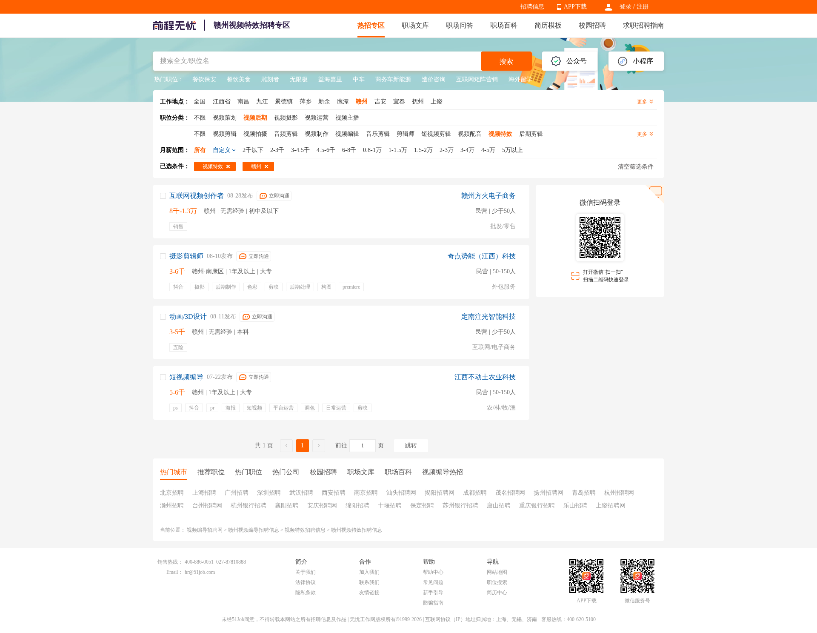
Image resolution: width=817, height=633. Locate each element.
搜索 (506, 61)
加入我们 (369, 572)
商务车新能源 (393, 79)
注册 (642, 6)
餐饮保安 (204, 79)
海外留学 (520, 79)
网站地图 (497, 572)
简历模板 (548, 25)
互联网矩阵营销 (477, 79)
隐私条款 (305, 593)
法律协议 (305, 582)
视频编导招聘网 (205, 530)
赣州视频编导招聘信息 (253, 530)
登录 (625, 6)
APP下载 (575, 6)
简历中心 (497, 593)
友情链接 (369, 593)
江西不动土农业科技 (485, 377)
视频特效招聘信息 (305, 530)
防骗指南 (433, 603)
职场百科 (503, 25)
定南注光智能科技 (488, 316)
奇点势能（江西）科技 (482, 256)
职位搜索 (497, 582)
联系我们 (369, 582)
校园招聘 (592, 25)
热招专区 (371, 25)
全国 (200, 101)
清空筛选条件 (636, 166)
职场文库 (415, 25)
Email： (174, 572)
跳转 (411, 445)
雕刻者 (270, 79)
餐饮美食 (239, 79)
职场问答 (459, 25)
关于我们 (305, 572)
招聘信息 (532, 6)
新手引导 (433, 593)
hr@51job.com (200, 572)
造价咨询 (434, 79)
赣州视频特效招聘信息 (356, 530)
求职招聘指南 (643, 25)
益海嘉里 (330, 79)
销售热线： (170, 562)
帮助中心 (433, 572)
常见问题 (433, 582)
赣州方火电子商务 (488, 195)
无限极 (299, 79)
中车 (359, 79)
